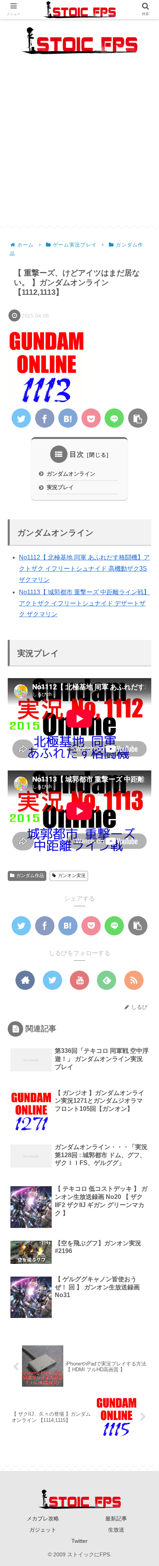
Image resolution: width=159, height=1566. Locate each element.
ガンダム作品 (30, 875)
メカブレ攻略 (43, 1518)
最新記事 (116, 1518)
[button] (141, 984)
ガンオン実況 (72, 875)
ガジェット (42, 1530)
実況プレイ (60, 487)
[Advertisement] (79, 145)
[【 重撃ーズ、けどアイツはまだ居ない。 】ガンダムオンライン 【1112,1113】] (68, 418)
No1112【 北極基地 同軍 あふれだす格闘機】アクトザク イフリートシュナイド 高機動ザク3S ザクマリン (84, 568)
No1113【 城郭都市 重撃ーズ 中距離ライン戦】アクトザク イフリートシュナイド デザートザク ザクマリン (84, 603)
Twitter (79, 1541)
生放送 (116, 1530)
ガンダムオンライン (71, 474)
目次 (76, 454)
